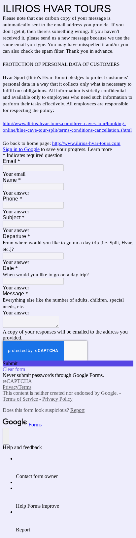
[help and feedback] (6, 436)
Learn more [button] (100, 149)
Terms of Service (20, 399)
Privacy (10, 387)
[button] (68, 363)
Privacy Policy (57, 399)
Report (77, 410)
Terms (24, 387)
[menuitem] (74, 467)
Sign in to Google (21, 149)
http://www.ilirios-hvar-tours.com (86, 143)
